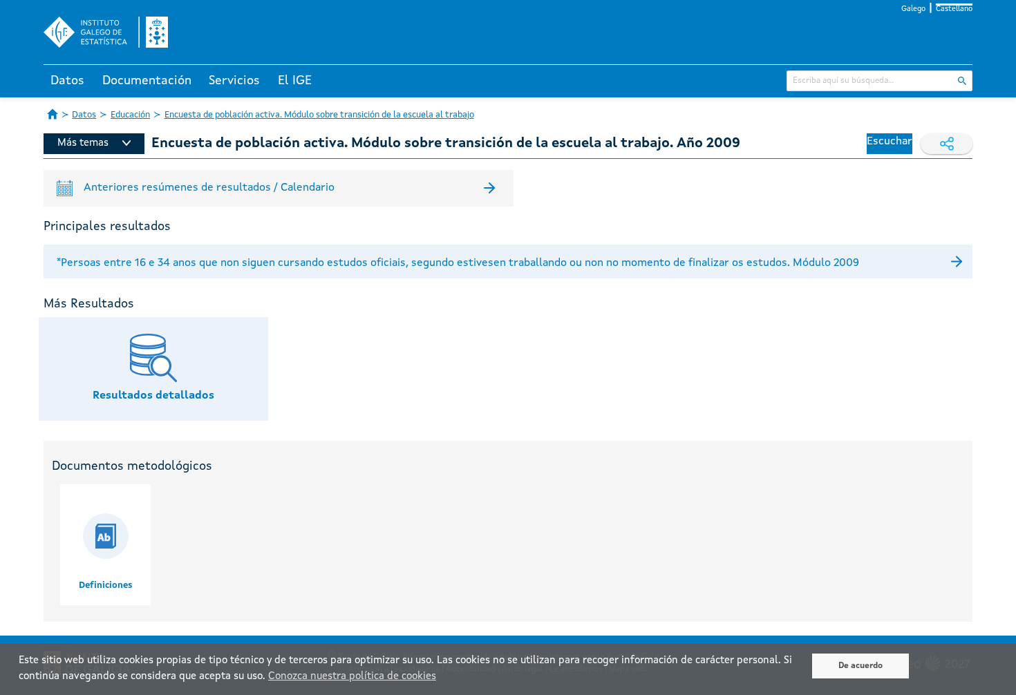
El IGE (295, 81)
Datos (67, 81)
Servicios (234, 81)
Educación (130, 115)
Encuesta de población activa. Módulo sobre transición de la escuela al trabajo (319, 115)
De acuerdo (860, 666)
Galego (913, 9)
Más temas (83, 143)
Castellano (954, 9)
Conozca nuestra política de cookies (352, 677)
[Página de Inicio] (53, 114)
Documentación (146, 81)
